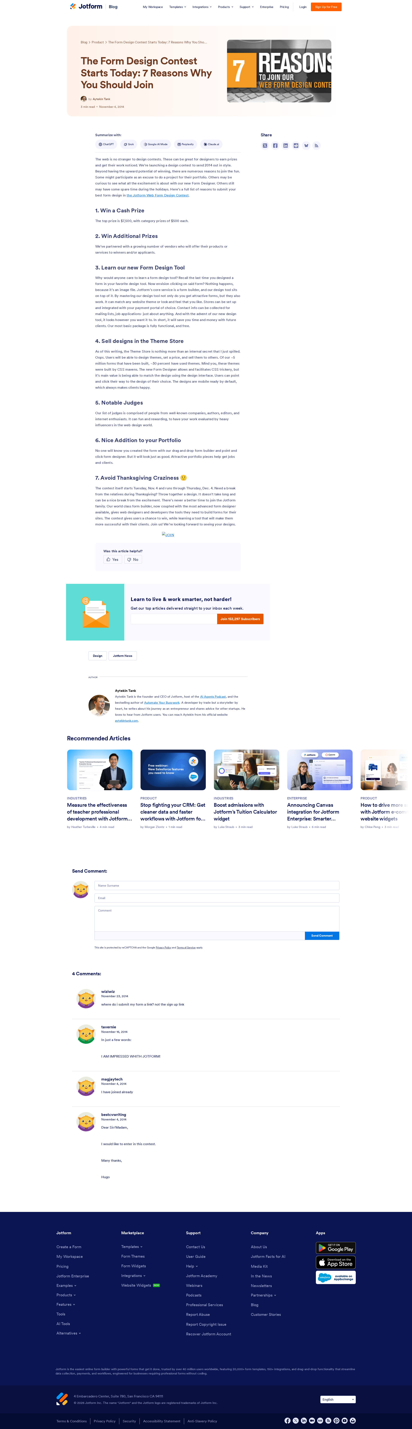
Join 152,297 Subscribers (240, 619)
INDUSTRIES (77, 798)
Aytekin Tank (101, 99)
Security (129, 1421)
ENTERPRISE (297, 798)
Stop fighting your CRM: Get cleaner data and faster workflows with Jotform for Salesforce (172, 812)
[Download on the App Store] (336, 1262)
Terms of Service (186, 947)
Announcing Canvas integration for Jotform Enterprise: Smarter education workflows (313, 812)
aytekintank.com (126, 721)
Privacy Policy (163, 947)
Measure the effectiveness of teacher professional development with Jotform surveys (97, 812)
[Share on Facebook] (275, 145)
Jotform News (122, 656)
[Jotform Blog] (320, 1421)
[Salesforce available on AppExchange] (336, 1277)
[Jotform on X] (296, 1421)
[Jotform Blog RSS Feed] (316, 145)
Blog (113, 6)
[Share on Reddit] (296, 145)
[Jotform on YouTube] (345, 1421)
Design (97, 656)
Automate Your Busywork (162, 703)
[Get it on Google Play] (336, 1248)
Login (303, 7)
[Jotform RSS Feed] (328, 1421)
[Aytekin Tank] (84, 99)
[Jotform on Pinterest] (336, 1421)
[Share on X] (265, 145)
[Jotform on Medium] (312, 1421)
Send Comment (322, 935)
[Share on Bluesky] (306, 145)
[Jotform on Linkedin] (304, 1421)
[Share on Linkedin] (285, 145)
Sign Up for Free (326, 7)
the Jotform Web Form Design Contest (158, 195)
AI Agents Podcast (213, 697)
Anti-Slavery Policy (202, 1421)
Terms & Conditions (71, 1421)
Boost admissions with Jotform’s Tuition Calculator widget (245, 812)
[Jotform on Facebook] (288, 1421)
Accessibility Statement (161, 1421)
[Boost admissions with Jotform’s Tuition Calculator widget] (246, 769)
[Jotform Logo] (86, 6)
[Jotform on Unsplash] (353, 1421)
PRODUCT (148, 798)
